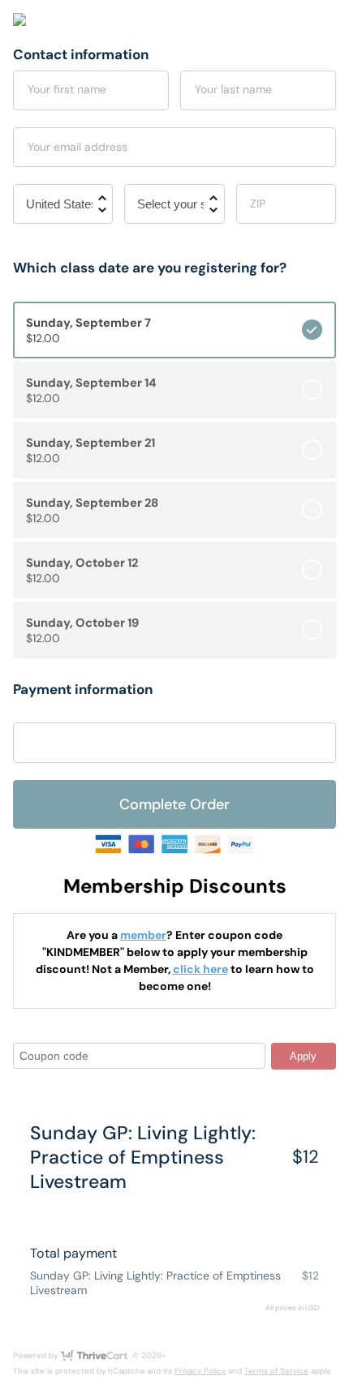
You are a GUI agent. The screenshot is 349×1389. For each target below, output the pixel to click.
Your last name (233, 89)
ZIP (257, 203)
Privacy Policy (200, 1370)
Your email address (77, 146)
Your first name (67, 89)
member (143, 935)
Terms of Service (276, 1370)
